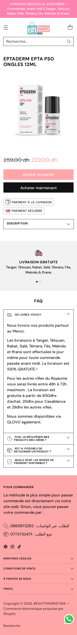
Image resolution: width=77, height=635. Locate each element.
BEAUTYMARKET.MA (50, 603)
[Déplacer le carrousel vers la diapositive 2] (40, 281)
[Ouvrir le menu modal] (5, 27)
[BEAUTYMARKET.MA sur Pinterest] (5, 547)
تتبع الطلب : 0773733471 (31, 534)
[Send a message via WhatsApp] (69, 619)
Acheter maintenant (38, 187)
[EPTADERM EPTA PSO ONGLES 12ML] (38, 110)
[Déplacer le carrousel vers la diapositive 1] (37, 281)
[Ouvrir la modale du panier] (70, 27)
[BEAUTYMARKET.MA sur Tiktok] (19, 547)
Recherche (11, 625)
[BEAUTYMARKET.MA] (38, 27)
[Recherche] (69, 41)
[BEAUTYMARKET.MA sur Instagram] (12, 547)
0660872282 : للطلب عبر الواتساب (39, 525)
